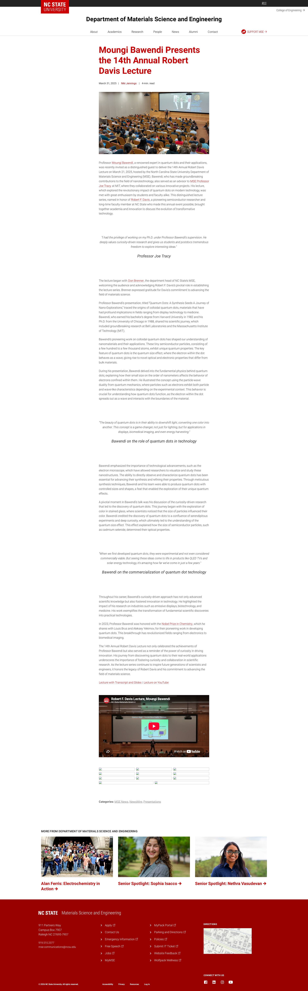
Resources (134, 984)
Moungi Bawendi (122, 162)
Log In (147, 984)
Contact (213, 31)
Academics (115, 31)
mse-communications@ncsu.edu (57, 946)
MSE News (121, 801)
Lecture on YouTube (156, 682)
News (175, 31)
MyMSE (110, 960)
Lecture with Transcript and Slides (120, 682)
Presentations (152, 801)
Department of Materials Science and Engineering (154, 19)
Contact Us (112, 932)
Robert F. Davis (140, 199)
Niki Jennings (129, 83)
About (94, 31)
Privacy (121, 984)
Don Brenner (136, 280)
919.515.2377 (46, 942)
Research (137, 31)
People (157, 31)
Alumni (193, 31)
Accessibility (107, 984)
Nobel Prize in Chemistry (177, 623)
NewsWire (135, 801)
